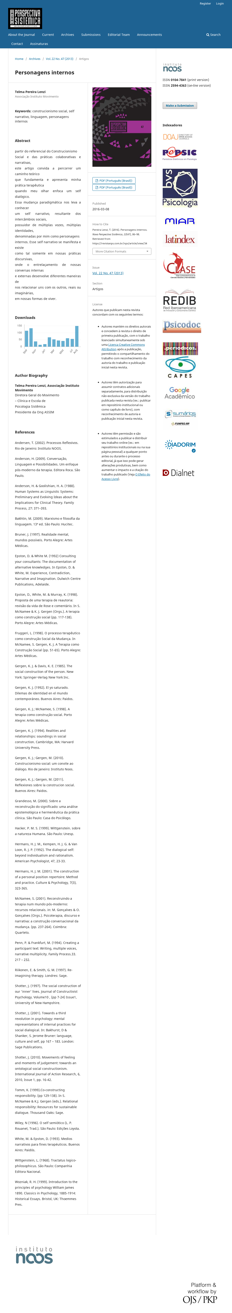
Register (205, 3)
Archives (67, 34)
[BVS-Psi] (180, 209)
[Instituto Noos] (172, 71)
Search (215, 34)
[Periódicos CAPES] (180, 377)
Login (220, 3)
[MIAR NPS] (180, 228)
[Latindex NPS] (180, 246)
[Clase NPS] (180, 282)
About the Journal (21, 34)
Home (19, 59)
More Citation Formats (111, 251)
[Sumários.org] (180, 428)
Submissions (91, 34)
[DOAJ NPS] (180, 140)
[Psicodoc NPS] (182, 336)
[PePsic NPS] (180, 159)
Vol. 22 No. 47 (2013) (59, 59)
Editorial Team (119, 34)
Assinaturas (39, 44)
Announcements (149, 34)
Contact (17, 44)
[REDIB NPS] (180, 311)
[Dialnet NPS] (179, 475)
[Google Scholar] (180, 402)
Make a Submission (180, 105)
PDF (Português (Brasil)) (115, 181)
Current (48, 34)
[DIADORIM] (180, 453)
